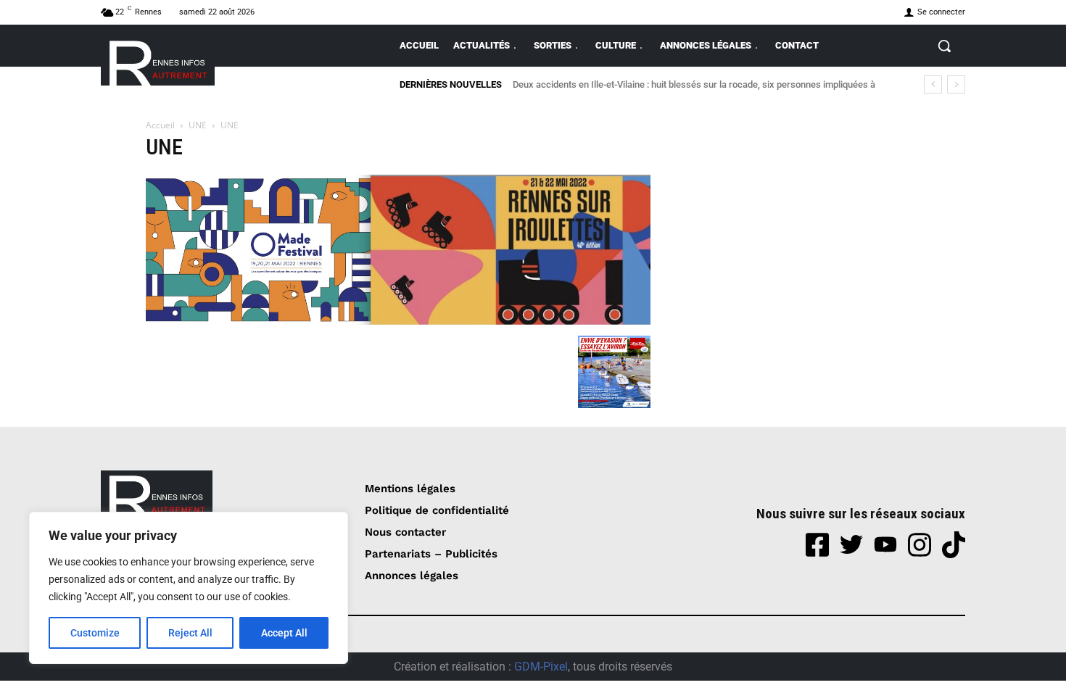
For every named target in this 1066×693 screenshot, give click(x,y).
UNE (198, 125)
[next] (956, 84)
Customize (95, 633)
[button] (944, 46)
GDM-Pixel (541, 666)
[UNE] (398, 321)
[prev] (933, 84)
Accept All (284, 633)
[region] (188, 588)
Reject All (190, 633)
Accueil (160, 125)
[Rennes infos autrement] (158, 61)
